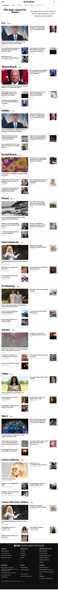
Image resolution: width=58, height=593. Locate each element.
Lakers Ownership (6, 557)
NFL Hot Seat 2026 (7, 555)
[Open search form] (54, 2)
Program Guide (43, 553)
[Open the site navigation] (11, 1)
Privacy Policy (24, 567)
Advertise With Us (44, 557)
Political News (5, 551)
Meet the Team (43, 551)
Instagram (23, 555)
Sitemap (41, 562)
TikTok (22, 557)
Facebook (23, 553)
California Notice (24, 569)
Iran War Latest (5, 553)
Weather (20, 5)
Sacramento (5, 5)
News (14, 5)
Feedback (42, 576)
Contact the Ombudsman (46, 578)
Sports (26, 5)
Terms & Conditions (44, 559)
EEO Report (5, 577)
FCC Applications (6, 575)
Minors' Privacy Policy (26, 576)
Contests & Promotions (45, 555)
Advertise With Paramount (46, 569)
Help (40, 574)
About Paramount (44, 567)
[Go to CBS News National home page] (29, 2)
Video (31, 5)
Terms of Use (23, 574)
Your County (38, 5)
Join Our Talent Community (46, 571)
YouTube (22, 551)
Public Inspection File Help (9, 572)
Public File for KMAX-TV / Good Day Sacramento (10, 570)
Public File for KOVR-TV (8, 567)
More (9, 23)
